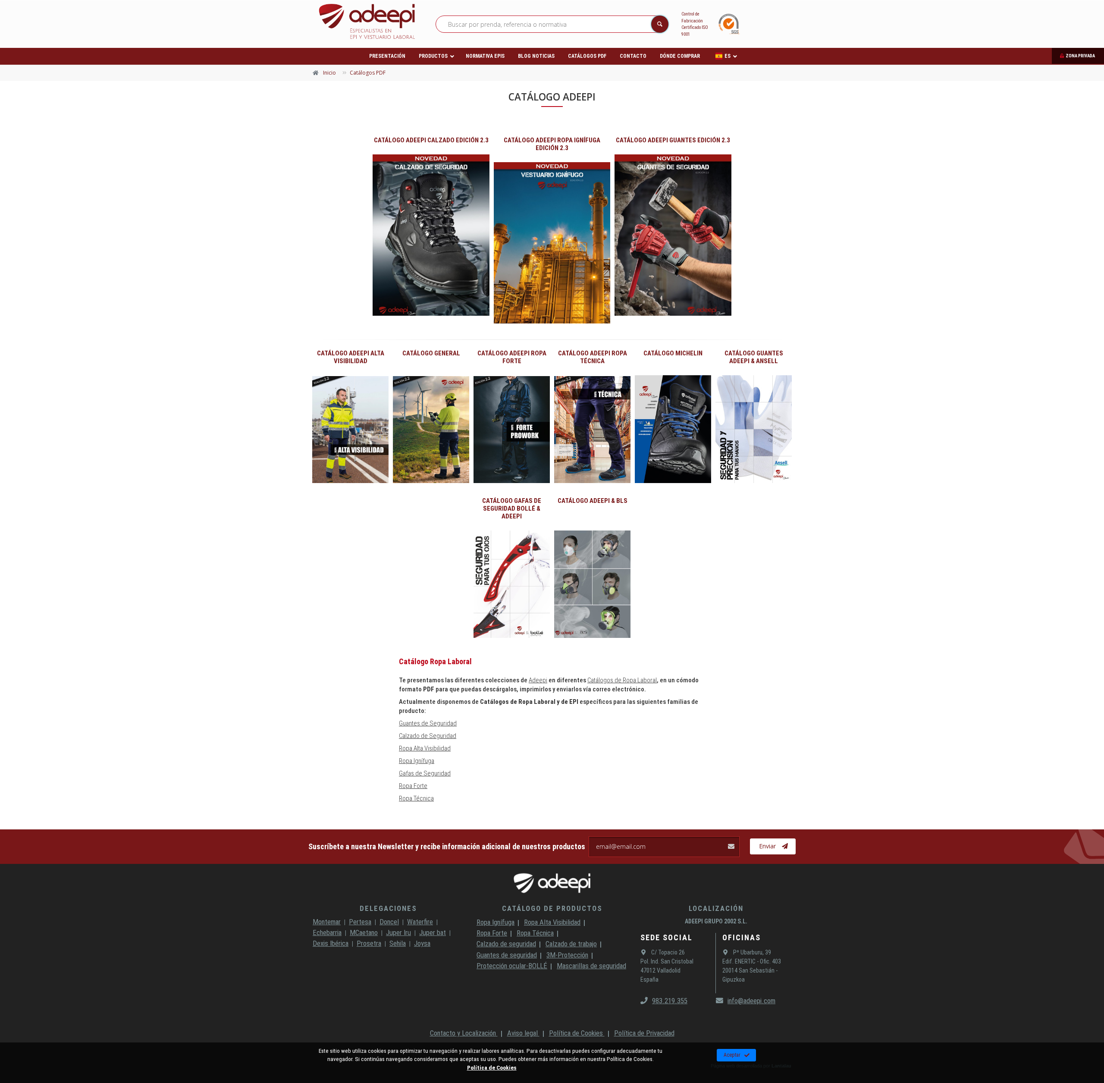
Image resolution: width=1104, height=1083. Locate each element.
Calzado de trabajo (571, 943)
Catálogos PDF (587, 56)
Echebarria (327, 932)
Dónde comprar (680, 56)
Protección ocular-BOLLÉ (512, 965)
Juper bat (432, 932)
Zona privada (1080, 56)
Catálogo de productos (552, 908)
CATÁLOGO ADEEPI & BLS (592, 501)
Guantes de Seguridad (428, 723)
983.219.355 (669, 1000)
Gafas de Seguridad (425, 773)
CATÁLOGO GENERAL (431, 353)
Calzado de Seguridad (427, 736)
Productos (433, 56)
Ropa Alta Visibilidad (425, 748)
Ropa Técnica (416, 798)
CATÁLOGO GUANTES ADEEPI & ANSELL (753, 357)
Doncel (389, 921)
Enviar (767, 846)
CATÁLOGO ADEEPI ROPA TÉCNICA (592, 357)
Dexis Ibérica (330, 943)
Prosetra (369, 943)
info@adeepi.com (751, 1000)
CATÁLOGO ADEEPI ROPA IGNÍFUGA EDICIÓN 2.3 (552, 144)
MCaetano (364, 932)
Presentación (387, 56)
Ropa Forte (413, 786)
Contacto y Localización (464, 1033)
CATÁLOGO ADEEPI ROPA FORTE (511, 357)
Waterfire (420, 921)
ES (727, 56)
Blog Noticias (536, 56)
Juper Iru (398, 932)
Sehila (397, 943)
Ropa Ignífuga (416, 761)
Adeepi (538, 680)
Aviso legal (523, 1033)
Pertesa (360, 921)
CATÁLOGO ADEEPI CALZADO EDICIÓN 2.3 (431, 140)
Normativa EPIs (485, 56)
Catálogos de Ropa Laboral (622, 680)
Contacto (633, 56)
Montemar (327, 921)
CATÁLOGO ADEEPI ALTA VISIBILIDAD (350, 357)
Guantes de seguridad (507, 955)
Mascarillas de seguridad (591, 965)
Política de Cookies (577, 1033)
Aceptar (732, 1055)
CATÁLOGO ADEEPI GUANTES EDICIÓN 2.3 (673, 140)
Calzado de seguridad (506, 943)
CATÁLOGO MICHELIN (673, 353)
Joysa (422, 943)
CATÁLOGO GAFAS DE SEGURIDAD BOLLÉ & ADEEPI (511, 508)
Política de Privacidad (644, 1033)
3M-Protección (567, 955)
